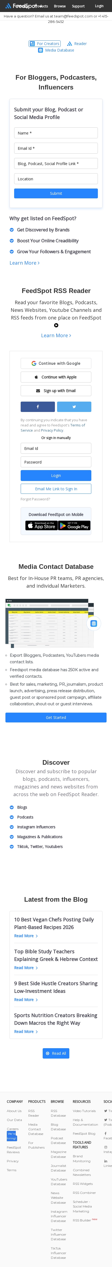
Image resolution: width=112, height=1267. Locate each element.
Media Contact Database (35, 1129)
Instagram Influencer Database (59, 1216)
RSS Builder (85, 1220)
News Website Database (58, 1197)
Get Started (56, 717)
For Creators (48, 43)
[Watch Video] (56, 325)
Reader (80, 43)
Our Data (14, 1120)
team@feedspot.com (73, 16)
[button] (41, 525)
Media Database (59, 50)
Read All (59, 1053)
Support (78, 6)
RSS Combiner (84, 1193)
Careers (12, 1133)
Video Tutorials (84, 1111)
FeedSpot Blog (84, 1133)
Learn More (24, 262)
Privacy (13, 1161)
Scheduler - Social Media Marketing (82, 1206)
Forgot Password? (35, 499)
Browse (60, 6)
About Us (14, 1111)
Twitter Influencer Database (58, 1234)
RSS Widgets (83, 1184)
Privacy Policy (52, 430)
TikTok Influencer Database (58, 1253)
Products (41, 6)
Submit (56, 193)
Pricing (22, 6)
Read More (24, 935)
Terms (11, 1170)
